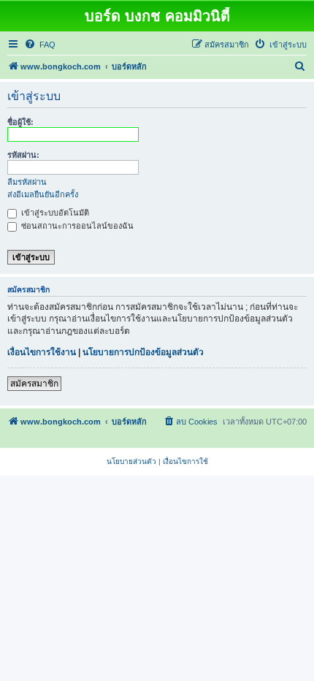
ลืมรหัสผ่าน (27, 182)
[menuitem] (39, 44)
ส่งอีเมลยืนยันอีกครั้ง (42, 194)
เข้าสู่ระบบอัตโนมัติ (54, 212)
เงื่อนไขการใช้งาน (41, 352)
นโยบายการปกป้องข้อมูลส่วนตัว (143, 352)
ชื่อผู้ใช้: (20, 122)
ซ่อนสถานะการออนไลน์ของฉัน (76, 225)
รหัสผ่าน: (23, 155)
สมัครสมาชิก (34, 383)
